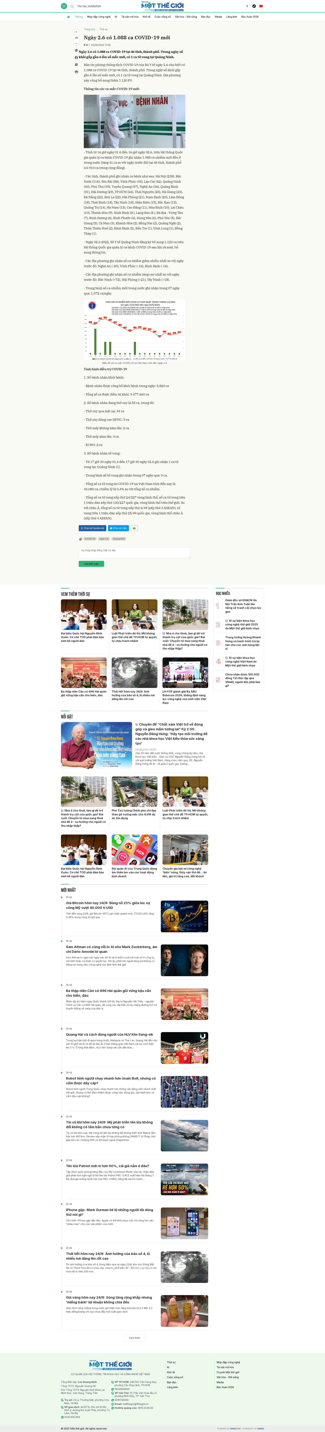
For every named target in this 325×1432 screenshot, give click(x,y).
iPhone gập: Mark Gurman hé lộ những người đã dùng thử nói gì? (109, 1212)
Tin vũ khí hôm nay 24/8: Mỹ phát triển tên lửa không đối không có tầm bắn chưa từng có (109, 1124)
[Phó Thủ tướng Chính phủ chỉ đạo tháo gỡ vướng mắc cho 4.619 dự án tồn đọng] (134, 791)
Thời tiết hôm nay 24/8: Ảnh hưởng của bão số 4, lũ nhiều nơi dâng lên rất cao (133, 695)
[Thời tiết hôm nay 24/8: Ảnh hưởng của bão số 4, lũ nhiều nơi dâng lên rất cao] (134, 672)
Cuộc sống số (163, 16)
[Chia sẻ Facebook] (76, 57)
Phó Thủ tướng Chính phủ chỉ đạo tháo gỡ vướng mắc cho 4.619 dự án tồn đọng (134, 814)
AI (116, 16)
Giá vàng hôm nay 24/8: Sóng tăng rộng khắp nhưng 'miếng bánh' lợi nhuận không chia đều (109, 1299)
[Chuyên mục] (64, 6)
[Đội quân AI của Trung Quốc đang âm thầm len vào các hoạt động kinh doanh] (134, 850)
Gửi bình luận (91, 563)
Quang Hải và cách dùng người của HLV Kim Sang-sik (109, 1034)
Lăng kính (231, 16)
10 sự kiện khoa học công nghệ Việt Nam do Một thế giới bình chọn (241, 661)
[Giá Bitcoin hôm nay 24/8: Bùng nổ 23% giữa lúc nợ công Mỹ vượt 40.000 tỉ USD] (184, 916)
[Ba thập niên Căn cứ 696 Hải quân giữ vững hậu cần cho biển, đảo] (84, 672)
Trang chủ (89, 29)
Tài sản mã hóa (129, 16)
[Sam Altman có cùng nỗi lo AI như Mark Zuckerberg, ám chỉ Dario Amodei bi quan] (184, 960)
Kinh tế (146, 16)
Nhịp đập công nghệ (99, 16)
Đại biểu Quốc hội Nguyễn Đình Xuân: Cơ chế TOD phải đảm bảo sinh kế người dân (82, 637)
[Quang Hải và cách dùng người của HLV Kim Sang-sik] (184, 1048)
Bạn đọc (206, 16)
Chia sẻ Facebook (94, 528)
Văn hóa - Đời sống (186, 16)
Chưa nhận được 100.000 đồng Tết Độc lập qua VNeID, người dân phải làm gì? (242, 680)
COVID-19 (90, 538)
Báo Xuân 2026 (250, 16)
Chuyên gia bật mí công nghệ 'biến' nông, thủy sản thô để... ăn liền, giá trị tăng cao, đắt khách (184, 872)
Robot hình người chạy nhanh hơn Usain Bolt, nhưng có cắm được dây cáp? (111, 1080)
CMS (235, 1429)
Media (218, 16)
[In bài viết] (76, 72)
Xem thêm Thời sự (75, 593)
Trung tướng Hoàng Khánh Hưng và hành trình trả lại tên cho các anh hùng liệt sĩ (243, 643)
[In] (134, 528)
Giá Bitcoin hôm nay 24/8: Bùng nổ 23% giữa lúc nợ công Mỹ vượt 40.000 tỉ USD (108, 905)
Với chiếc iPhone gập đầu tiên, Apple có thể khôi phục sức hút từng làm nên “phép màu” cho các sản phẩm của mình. (110, 1222)
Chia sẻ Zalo (120, 528)
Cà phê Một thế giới (227, 1372)
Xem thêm (134, 1337)
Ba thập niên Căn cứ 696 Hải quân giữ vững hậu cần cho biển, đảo (83, 693)
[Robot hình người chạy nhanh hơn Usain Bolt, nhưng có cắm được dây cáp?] (184, 1092)
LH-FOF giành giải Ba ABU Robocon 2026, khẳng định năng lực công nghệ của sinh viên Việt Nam (184, 697)
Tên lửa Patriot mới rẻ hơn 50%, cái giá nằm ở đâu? (107, 1166)
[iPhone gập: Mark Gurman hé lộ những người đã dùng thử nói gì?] (184, 1223)
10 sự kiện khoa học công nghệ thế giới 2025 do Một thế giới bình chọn (242, 624)
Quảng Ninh (119, 538)
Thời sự (78, 16)
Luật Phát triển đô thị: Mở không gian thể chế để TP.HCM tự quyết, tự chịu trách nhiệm (134, 637)
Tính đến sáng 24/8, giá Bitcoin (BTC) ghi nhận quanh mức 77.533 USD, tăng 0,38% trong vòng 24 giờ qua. (110, 915)
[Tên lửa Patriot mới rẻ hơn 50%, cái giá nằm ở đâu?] (184, 1179)
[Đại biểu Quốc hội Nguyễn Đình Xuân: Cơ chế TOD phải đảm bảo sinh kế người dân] (84, 614)
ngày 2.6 (104, 538)
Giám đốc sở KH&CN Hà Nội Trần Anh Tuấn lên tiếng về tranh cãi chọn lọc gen (243, 605)
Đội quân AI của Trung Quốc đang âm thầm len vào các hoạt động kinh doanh (134, 872)
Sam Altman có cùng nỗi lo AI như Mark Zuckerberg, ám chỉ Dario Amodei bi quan (111, 949)
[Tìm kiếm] (72, 6)
